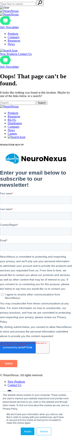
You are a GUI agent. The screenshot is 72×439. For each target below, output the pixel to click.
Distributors (15, 123)
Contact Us (25, 54)
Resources (14, 40)
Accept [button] (27, 431)
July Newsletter (9, 27)
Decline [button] (44, 431)
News (11, 44)
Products (13, 33)
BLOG (12, 119)
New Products (9, 54)
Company (14, 37)
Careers (12, 133)
